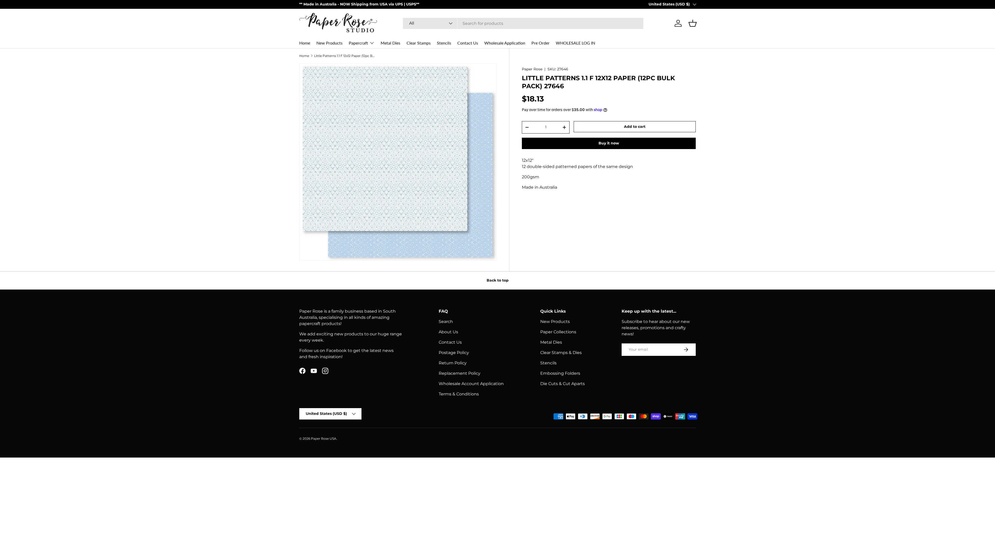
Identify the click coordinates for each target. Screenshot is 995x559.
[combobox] (523, 23)
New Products (329, 42)
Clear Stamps (419, 42)
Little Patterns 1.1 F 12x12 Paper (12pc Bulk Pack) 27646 (345, 55)
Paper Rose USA (323, 438)
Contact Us (467, 42)
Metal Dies (390, 42)
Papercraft (358, 42)
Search (446, 321)
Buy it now (609, 143)
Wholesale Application (504, 42)
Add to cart (634, 126)
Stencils (444, 42)
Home (304, 42)
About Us (448, 331)
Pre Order (540, 42)
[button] (692, 23)
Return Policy (453, 363)
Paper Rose (532, 69)
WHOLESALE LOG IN (575, 42)
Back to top (498, 280)
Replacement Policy (459, 373)
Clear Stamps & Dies (561, 352)
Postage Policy (454, 352)
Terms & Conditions (459, 394)
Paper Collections (558, 331)
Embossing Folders (560, 373)
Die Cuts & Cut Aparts (562, 383)
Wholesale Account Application (471, 383)
